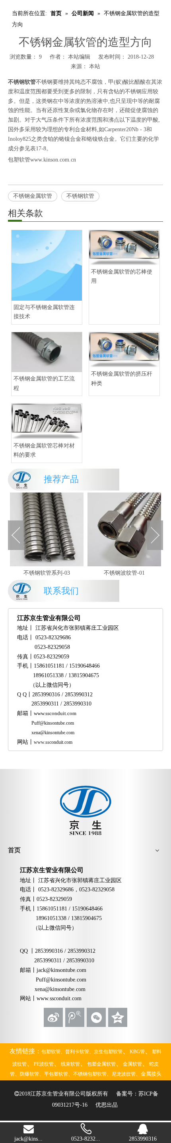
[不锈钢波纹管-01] (124, 529)
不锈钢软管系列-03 (46, 573)
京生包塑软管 (108, 1051)
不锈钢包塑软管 (90, 1074)
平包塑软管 (56, 1074)
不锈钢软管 (22, 82)
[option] (47, 535)
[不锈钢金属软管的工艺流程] (47, 352)
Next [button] (155, 535)
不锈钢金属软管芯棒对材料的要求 (44, 450)
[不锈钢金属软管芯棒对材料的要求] (47, 421)
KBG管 (137, 1051)
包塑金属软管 (101, 1064)
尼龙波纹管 (124, 1074)
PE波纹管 (44, 1064)
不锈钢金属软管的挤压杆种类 (121, 378)
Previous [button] (16, 535)
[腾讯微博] (74, 1017)
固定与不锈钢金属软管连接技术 (44, 312)
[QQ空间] (117, 1017)
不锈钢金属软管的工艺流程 (44, 383)
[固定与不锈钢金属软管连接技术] (47, 265)
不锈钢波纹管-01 (124, 573)
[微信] (96, 1017)
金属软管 (132, 1064)
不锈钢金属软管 (32, 196)
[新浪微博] (53, 1017)
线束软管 (70, 1064)
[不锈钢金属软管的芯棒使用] (124, 247)
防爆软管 (29, 1074)
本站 (94, 66)
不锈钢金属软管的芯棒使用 (121, 276)
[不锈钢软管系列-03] (47, 529)
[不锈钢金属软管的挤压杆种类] (124, 349)
